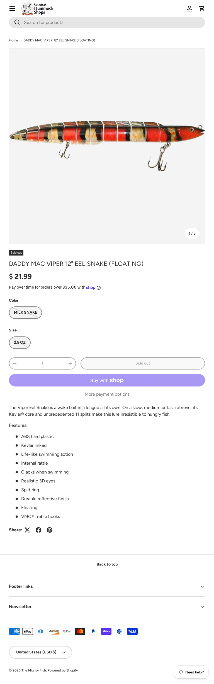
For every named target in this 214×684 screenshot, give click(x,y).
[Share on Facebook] (38, 530)
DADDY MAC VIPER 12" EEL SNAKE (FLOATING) (59, 40)
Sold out (142, 363)
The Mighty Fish (33, 670)
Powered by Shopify (63, 670)
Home (13, 40)
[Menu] (12, 9)
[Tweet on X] (27, 530)
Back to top (107, 564)
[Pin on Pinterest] (49, 530)
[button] (202, 9)
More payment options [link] (107, 394)
